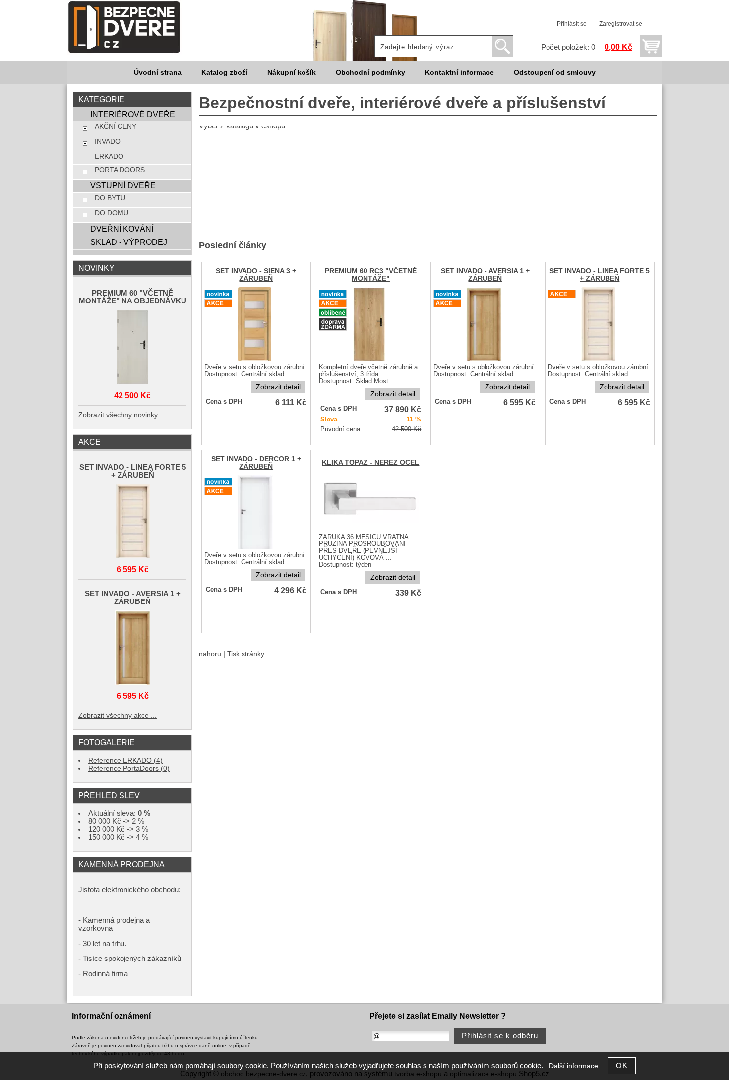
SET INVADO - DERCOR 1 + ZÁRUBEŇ (256, 462)
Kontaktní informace (459, 72)
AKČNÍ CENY (115, 126)
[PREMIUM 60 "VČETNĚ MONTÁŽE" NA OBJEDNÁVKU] (132, 348)
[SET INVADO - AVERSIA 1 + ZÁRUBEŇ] (485, 360)
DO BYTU (110, 198)
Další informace (573, 1066)
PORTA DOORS (120, 170)
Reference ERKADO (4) (125, 760)
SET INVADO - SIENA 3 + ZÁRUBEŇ (256, 274)
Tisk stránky (245, 654)
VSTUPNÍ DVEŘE (123, 185)
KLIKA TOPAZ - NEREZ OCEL (370, 462)
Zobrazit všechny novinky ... (122, 415)
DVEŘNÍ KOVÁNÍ (121, 228)
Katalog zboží (224, 72)
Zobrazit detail (278, 387)
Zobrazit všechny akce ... (117, 715)
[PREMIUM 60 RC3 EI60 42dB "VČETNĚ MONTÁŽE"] (370, 360)
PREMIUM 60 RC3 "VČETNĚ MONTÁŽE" (371, 274)
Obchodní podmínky (370, 72)
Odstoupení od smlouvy (555, 72)
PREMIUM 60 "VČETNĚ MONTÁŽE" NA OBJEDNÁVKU (132, 297)
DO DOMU (111, 213)
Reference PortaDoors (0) (129, 768)
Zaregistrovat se (620, 23)
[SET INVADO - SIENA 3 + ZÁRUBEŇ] (256, 360)
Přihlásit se (572, 23)
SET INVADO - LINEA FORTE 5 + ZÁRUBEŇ (599, 274)
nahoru (210, 654)
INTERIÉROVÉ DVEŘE (132, 114)
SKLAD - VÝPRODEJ (128, 242)
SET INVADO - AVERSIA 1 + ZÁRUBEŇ (485, 274)
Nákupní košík (291, 72)
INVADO (108, 141)
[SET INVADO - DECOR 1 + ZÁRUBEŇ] (256, 548)
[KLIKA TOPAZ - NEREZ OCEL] (371, 530)
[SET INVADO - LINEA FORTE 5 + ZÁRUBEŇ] (599, 360)
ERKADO (109, 156)
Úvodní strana (158, 72)
